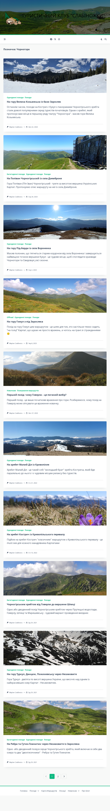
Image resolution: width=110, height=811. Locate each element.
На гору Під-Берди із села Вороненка (29, 248)
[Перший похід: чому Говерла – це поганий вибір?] (55, 369)
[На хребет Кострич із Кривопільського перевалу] (55, 508)
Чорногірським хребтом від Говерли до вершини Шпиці (41, 604)
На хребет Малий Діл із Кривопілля (28, 464)
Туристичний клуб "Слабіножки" (63, 15)
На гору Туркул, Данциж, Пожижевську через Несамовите (42, 674)
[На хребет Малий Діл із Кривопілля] (55, 438)
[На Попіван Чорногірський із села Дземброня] (55, 152)
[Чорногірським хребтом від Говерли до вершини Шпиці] (55, 578)
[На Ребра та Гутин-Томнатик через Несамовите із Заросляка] (55, 718)
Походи (28, 97)
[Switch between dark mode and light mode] (101, 39)
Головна (23, 791)
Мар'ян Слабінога (15, 127)
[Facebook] (51, 39)
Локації (62, 791)
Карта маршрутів (49, 791)
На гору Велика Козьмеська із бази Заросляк (34, 101)
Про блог (86, 791)
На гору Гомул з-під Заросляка (25, 321)
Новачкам (11, 390)
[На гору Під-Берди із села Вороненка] (55, 222)
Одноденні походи (15, 97)
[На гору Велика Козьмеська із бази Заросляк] (55, 75)
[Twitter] (55, 39)
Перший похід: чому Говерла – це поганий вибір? (36, 394)
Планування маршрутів (28, 390)
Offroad (10, 317)
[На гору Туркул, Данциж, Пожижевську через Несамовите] (55, 648)
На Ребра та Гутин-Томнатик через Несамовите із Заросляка (43, 744)
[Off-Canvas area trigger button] (4, 39)
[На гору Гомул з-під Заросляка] (55, 295)
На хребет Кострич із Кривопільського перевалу (36, 534)
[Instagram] (59, 39)
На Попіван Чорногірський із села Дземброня (34, 178)
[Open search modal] (106, 39)
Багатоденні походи (16, 174)
